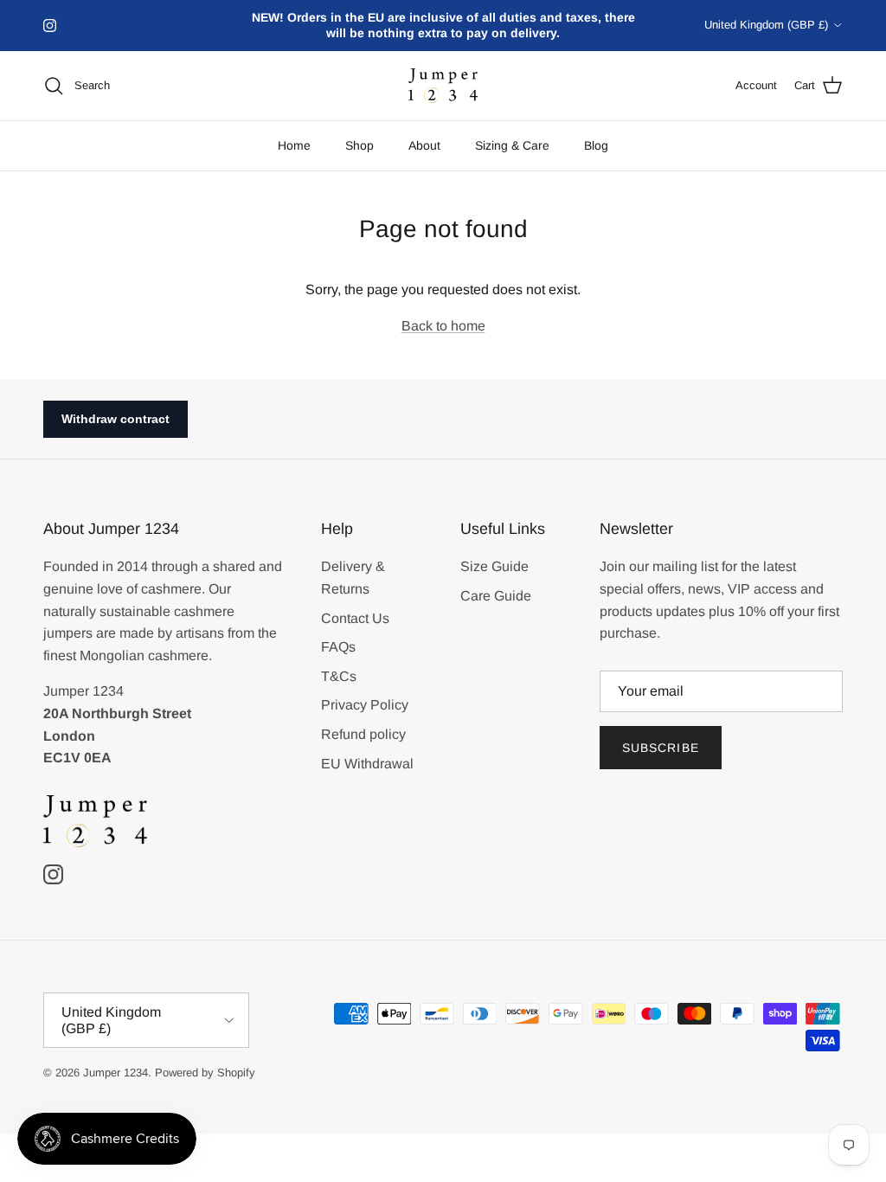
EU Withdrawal (367, 763)
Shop (359, 145)
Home (294, 145)
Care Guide (495, 595)
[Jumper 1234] (443, 86)
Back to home (443, 325)
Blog (596, 145)
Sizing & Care (512, 145)
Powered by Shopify (205, 1072)
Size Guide (494, 566)
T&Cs (338, 676)
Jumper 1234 (115, 1072)
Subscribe (660, 748)
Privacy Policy (364, 704)
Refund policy (363, 734)
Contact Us (355, 618)
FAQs (338, 646)
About (424, 145)
